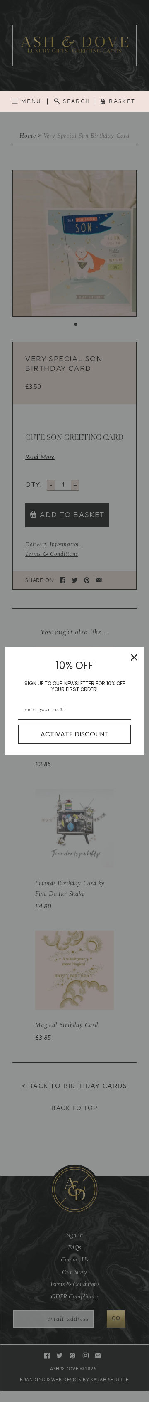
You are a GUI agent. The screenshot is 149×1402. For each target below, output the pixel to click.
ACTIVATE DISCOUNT (74, 734)
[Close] (134, 657)
